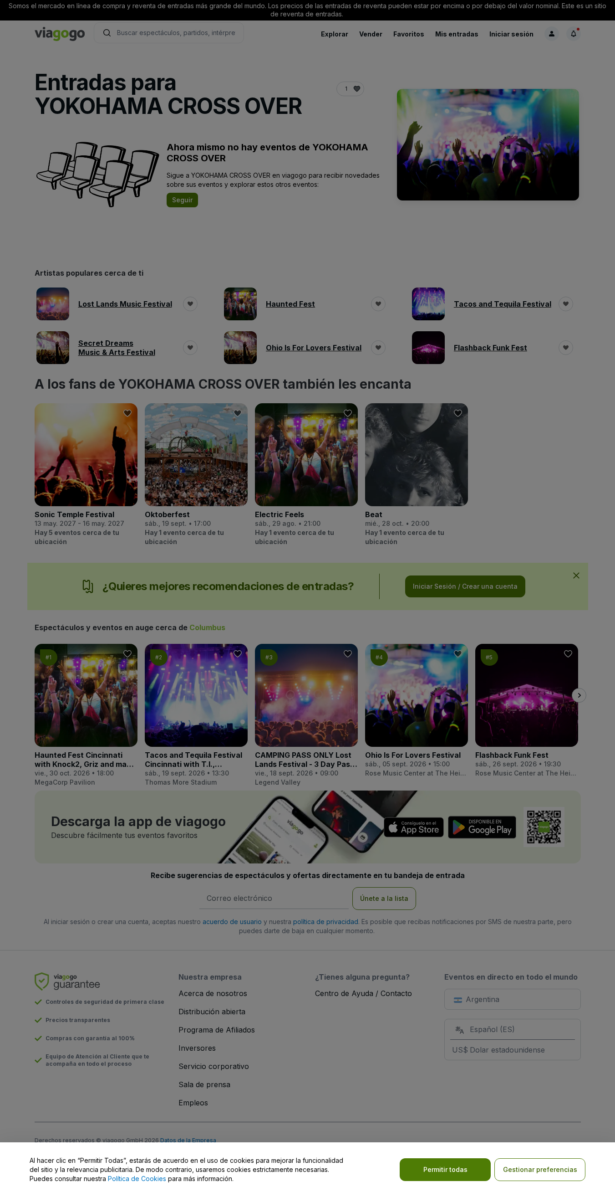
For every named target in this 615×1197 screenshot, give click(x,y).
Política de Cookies (137, 1178)
